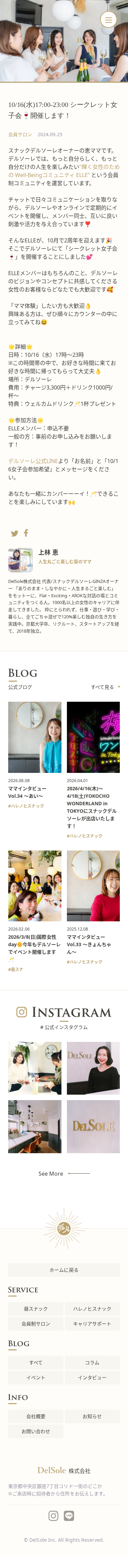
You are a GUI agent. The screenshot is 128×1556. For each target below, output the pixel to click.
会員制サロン (36, 1323)
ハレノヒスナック (27, 806)
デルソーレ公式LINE (33, 461)
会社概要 (35, 1416)
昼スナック (36, 1308)
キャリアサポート (92, 1323)
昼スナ (17, 969)
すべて (36, 1362)
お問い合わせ (36, 1431)
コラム (92, 1362)
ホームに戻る (63, 1270)
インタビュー (92, 1377)
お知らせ (92, 1416)
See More (51, 1173)
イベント (35, 1377)
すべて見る (102, 687)
